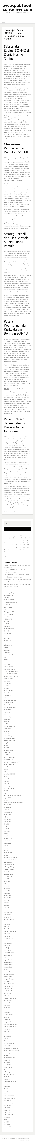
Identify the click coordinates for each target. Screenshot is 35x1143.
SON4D (6, 389)
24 (4, 549)
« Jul (5, 556)
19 (12, 547)
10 (4, 545)
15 (24, 545)
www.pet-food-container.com (17, 7)
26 (12, 549)
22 (24, 547)
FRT (32, 1140)
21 (20, 547)
